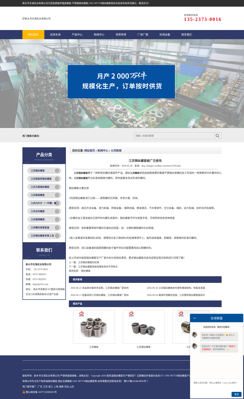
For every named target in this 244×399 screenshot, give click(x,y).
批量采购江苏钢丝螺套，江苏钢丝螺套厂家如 (100, 295)
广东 (40, 386)
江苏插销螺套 (38, 219)
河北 (66, 386)
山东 (72, 386)
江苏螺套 (93, 347)
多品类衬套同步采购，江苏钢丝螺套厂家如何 (100, 288)
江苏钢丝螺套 (38, 170)
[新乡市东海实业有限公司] (36, 18)
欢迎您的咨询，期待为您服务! (216, 327)
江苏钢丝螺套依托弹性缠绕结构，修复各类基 (176, 288)
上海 (56, 386)
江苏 (45, 386)
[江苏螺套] (94, 343)
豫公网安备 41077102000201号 (41, 392)
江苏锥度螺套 (38, 195)
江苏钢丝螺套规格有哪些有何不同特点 (98, 266)
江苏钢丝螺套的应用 (88, 262)
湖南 (61, 386)
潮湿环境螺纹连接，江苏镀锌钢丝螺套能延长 (176, 295)
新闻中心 (103, 150)
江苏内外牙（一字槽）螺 (43, 203)
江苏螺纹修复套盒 (40, 227)
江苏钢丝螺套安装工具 (42, 235)
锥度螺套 (66, 3)
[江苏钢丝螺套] (144, 343)
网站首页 (89, 150)
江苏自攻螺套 (38, 211)
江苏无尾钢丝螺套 (40, 187)
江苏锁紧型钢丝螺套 (41, 179)
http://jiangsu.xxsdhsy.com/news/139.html (161, 166)
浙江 (50, 386)
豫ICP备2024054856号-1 (136, 381)
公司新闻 (116, 150)
